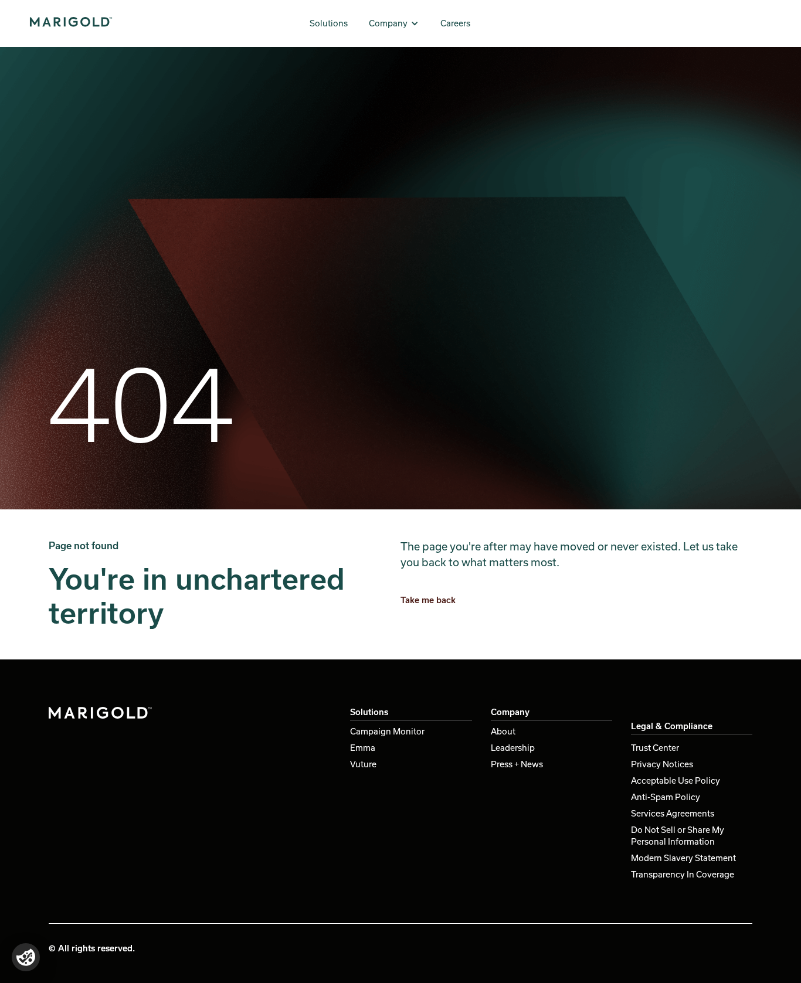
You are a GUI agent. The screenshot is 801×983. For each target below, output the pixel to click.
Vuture (363, 764)
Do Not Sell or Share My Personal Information (677, 835)
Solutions (329, 23)
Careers (455, 23)
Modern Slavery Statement (683, 858)
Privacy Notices (662, 764)
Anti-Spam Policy (665, 797)
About (503, 731)
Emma (362, 748)
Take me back (428, 600)
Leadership (513, 748)
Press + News (517, 764)
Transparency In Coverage (682, 874)
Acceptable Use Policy (675, 780)
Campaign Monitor (387, 731)
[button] (394, 23)
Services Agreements (672, 813)
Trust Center (655, 748)
